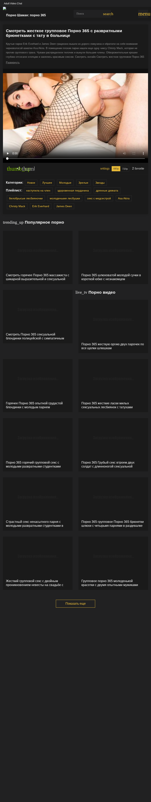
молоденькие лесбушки (65, 198)
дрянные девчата (107, 190)
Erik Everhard (40, 206)
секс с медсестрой (99, 198)
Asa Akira (124, 198)
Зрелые (83, 182)
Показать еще (75, 603)
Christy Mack (17, 206)
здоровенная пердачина (73, 190)
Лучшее (47, 182)
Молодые (65, 182)
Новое (31, 182)
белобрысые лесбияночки (26, 198)
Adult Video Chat (13, 3)
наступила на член (38, 190)
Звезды (100, 182)
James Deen (64, 206)
